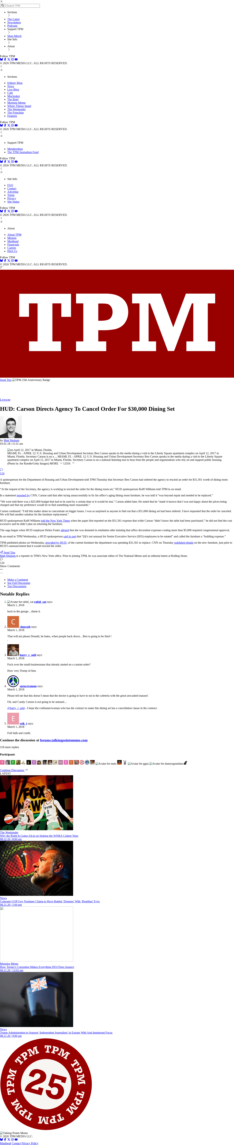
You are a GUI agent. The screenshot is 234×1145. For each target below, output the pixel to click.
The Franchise (15, 112)
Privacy (11, 198)
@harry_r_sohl (16, 708)
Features (12, 115)
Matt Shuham (11, 440)
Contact (11, 188)
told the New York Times (55, 520)
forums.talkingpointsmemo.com (64, 740)
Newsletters (14, 22)
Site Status (13, 201)
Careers (11, 247)
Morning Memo (16, 102)
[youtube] (16, 59)
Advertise (12, 191)
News (10, 86)
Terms (10, 195)
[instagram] (12, 59)
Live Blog (13, 89)
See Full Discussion (18, 583)
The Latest (13, 19)
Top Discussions (16, 586)
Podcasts (12, 25)
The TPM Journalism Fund (23, 152)
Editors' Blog (14, 82)
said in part (69, 536)
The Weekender (16, 109)
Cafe (10, 92)
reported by (23, 495)
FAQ (10, 185)
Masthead (12, 241)
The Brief (12, 99)
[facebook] (5, 59)
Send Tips (6, 379)
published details (183, 542)
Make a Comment (17, 579)
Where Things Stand (19, 106)
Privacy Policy (30, 1143)
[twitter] (8, 1140)
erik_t (23, 723)
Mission (11, 237)
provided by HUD (56, 542)
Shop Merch (14, 36)
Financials (13, 244)
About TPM (14, 234)
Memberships (15, 148)
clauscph (25, 626)
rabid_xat (40, 601)
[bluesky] (1, 59)
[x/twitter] (9, 59)
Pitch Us (12, 251)
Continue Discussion (12, 770)
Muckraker (13, 96)
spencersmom (28, 686)
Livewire (5, 399)
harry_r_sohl (28, 655)
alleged (65, 530)
